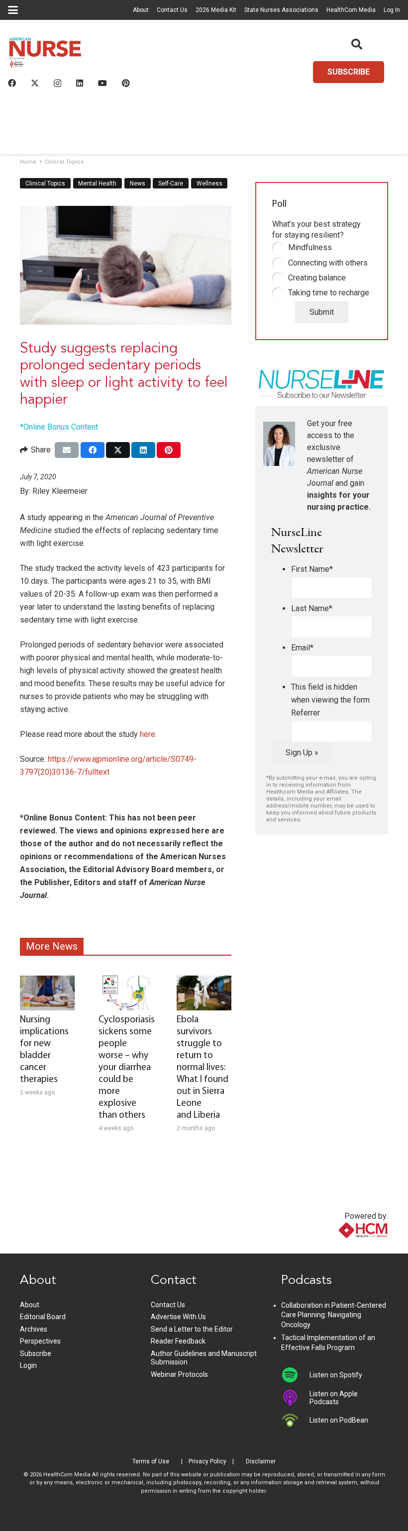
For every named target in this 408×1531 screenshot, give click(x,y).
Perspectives (40, 1341)
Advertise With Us (178, 1317)
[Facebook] (12, 83)
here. (148, 734)
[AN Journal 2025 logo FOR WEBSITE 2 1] (45, 55)
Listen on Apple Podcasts (333, 1398)
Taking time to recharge (328, 292)
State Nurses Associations (281, 9)
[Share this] (92, 450)
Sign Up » (302, 752)
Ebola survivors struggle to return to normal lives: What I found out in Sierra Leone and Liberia (202, 1067)
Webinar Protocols (179, 1374)
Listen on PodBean (338, 1420)
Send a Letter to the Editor (192, 1329)
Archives (33, 1329)
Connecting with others (328, 263)
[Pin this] (169, 450)
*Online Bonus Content (59, 427)
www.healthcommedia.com (342, 1247)
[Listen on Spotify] (295, 1375)
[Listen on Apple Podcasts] (295, 1398)
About (141, 9)
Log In (392, 9)
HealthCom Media (351, 9)
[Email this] (67, 450)
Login (28, 1365)
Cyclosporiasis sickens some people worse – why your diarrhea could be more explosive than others (127, 1067)
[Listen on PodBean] (295, 1420)
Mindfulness (310, 247)
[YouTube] (102, 83)
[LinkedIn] (79, 83)
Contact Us (172, 9)
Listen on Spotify (335, 1375)
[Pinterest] (126, 83)
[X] (35, 83)
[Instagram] (57, 83)
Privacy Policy (207, 1461)
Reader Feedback (178, 1341)
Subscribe (35, 1353)
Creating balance (317, 277)
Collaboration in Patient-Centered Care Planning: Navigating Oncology (333, 1315)
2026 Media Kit (216, 9)
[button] (12, 10)
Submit (321, 312)
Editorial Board (43, 1317)
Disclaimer (261, 1461)
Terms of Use (150, 1461)
